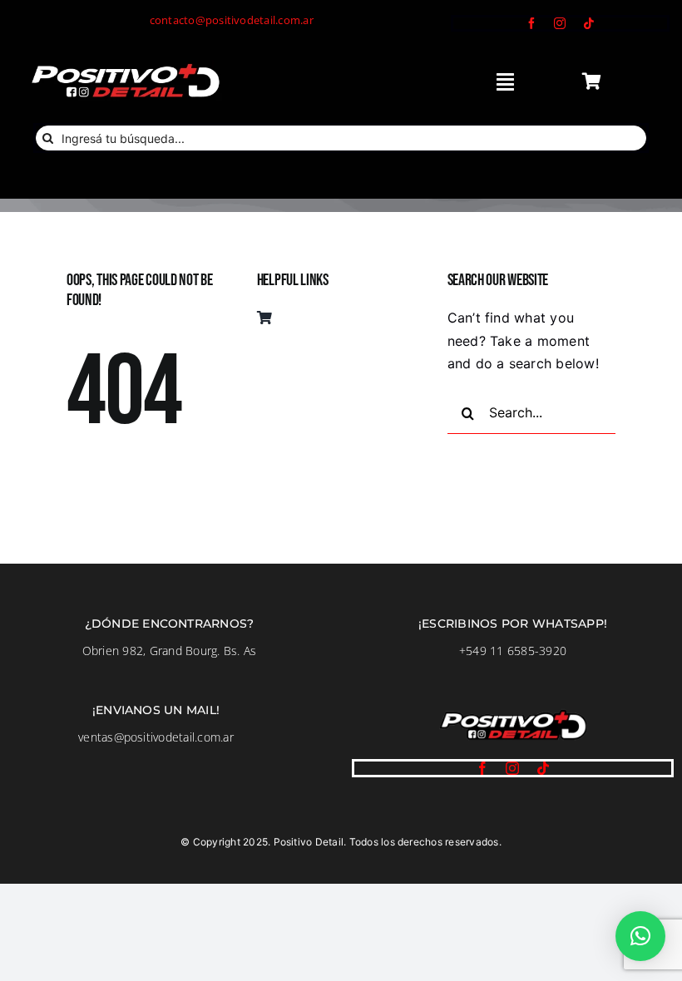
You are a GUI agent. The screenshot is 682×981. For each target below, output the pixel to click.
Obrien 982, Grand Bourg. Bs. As (169, 650)
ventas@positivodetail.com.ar (156, 737)
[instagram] (560, 23)
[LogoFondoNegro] (125, 66)
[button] (640, 936)
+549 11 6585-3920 (512, 650)
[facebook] (531, 23)
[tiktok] (589, 23)
